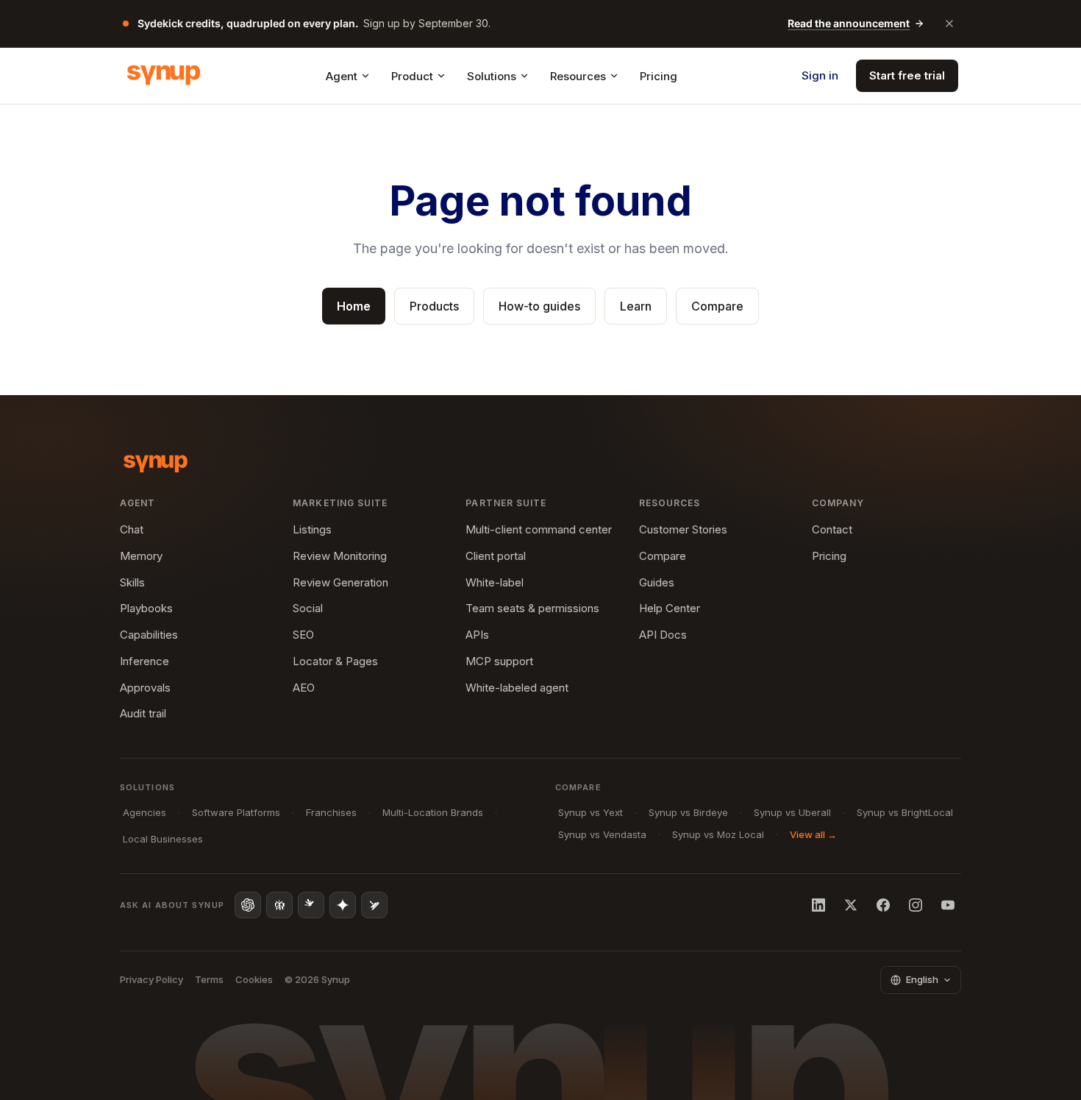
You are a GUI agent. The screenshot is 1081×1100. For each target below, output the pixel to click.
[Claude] (311, 905)
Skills (132, 582)
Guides (656, 582)
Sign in (820, 75)
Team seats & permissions (532, 608)
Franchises (331, 812)
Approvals (145, 688)
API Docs (663, 635)
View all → (813, 834)
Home (354, 306)
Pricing (658, 76)
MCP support (499, 661)
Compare (717, 306)
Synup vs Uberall (792, 812)
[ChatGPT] (248, 905)
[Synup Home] (163, 76)
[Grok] (374, 905)
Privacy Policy (151, 979)
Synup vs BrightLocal (905, 812)
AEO (304, 688)
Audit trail (143, 713)
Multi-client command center (538, 529)
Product (412, 76)
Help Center (669, 608)
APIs (477, 635)
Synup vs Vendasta (602, 834)
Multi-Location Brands (432, 812)
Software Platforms (236, 812)
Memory (141, 556)
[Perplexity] (279, 905)
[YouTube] (948, 905)
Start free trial (907, 75)
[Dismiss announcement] (949, 23)
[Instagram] (915, 905)
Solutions (491, 76)
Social (308, 608)
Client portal (495, 556)
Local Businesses (163, 839)
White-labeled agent (516, 688)
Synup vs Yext (590, 812)
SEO (303, 635)
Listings (312, 529)
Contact (832, 529)
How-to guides (539, 306)
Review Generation (340, 582)
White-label (494, 582)
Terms (209, 979)
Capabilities (149, 635)
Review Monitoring (340, 556)
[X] (851, 905)
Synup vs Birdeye (688, 812)
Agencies (144, 812)
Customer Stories (683, 529)
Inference (144, 661)
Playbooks (146, 608)
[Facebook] (883, 905)
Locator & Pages (335, 661)
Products (434, 306)
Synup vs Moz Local (718, 834)
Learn (636, 306)
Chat (131, 529)
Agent (341, 76)
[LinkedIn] (818, 905)
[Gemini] (342, 905)
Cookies (254, 979)
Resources (578, 76)
